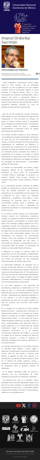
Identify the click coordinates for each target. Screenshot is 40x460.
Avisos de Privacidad (20, 457)
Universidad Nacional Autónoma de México (20, 454)
